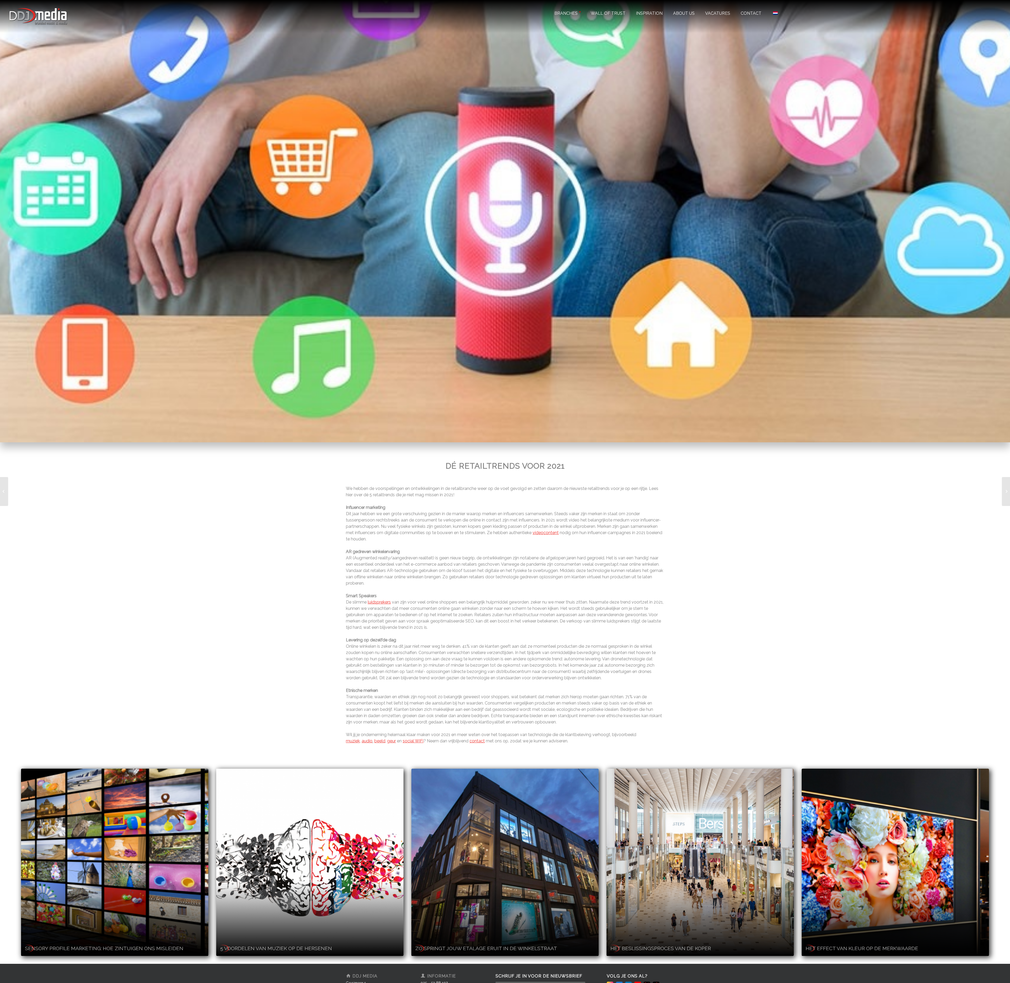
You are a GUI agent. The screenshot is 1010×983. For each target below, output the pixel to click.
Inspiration (649, 13)
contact (477, 740)
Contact (751, 13)
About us (684, 13)
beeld (379, 740)
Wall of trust (608, 13)
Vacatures (717, 13)
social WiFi (413, 740)
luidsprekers (379, 602)
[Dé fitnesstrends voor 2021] (1006, 491)
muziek (353, 740)
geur (391, 740)
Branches (566, 13)
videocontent (546, 532)
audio (367, 740)
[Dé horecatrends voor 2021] (4, 491)
